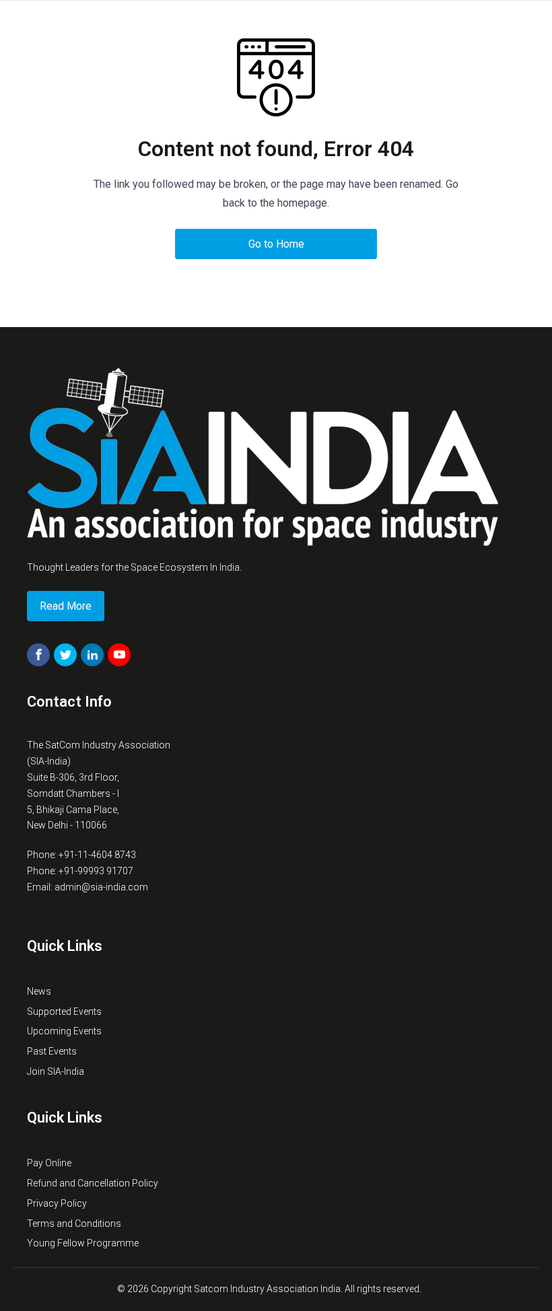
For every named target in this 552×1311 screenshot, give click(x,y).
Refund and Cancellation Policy (92, 1183)
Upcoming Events (64, 1031)
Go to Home (276, 244)
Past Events (52, 1051)
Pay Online (49, 1163)
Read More (66, 606)
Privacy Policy (57, 1203)
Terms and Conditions (74, 1223)
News (39, 991)
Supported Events (64, 1011)
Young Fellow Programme (83, 1243)
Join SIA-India (55, 1071)
